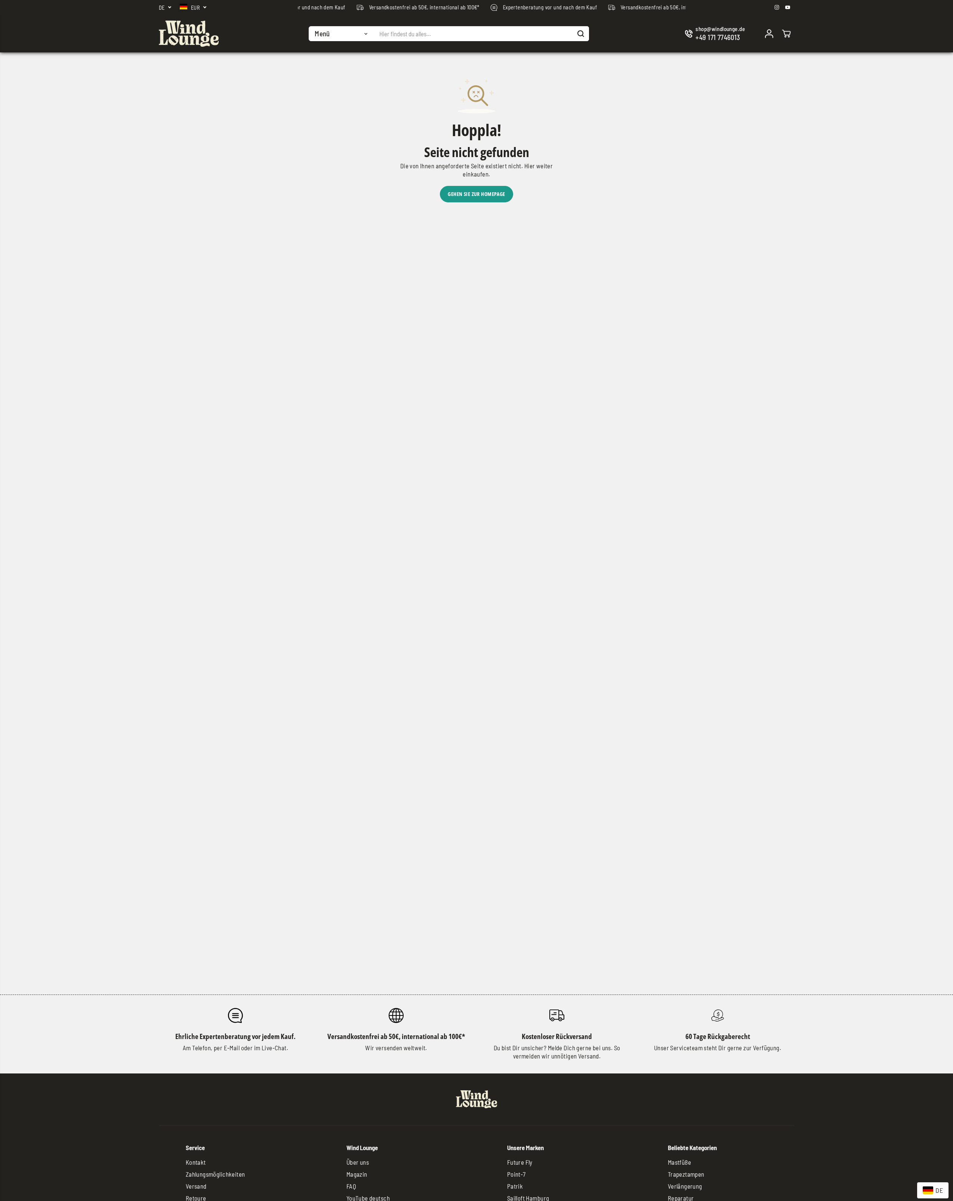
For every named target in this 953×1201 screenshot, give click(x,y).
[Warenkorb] (786, 34)
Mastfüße (679, 1162)
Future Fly (520, 1162)
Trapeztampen (686, 1174)
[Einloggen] (769, 34)
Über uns (357, 1162)
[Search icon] (581, 33)
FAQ (351, 1186)
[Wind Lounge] (189, 34)
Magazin (356, 1174)
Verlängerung (685, 1186)
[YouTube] (787, 7)
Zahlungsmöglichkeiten (215, 1174)
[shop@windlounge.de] (716, 33)
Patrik (515, 1186)
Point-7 (516, 1174)
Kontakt (196, 1162)
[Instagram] (776, 7)
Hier (529, 165)
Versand (196, 1186)
